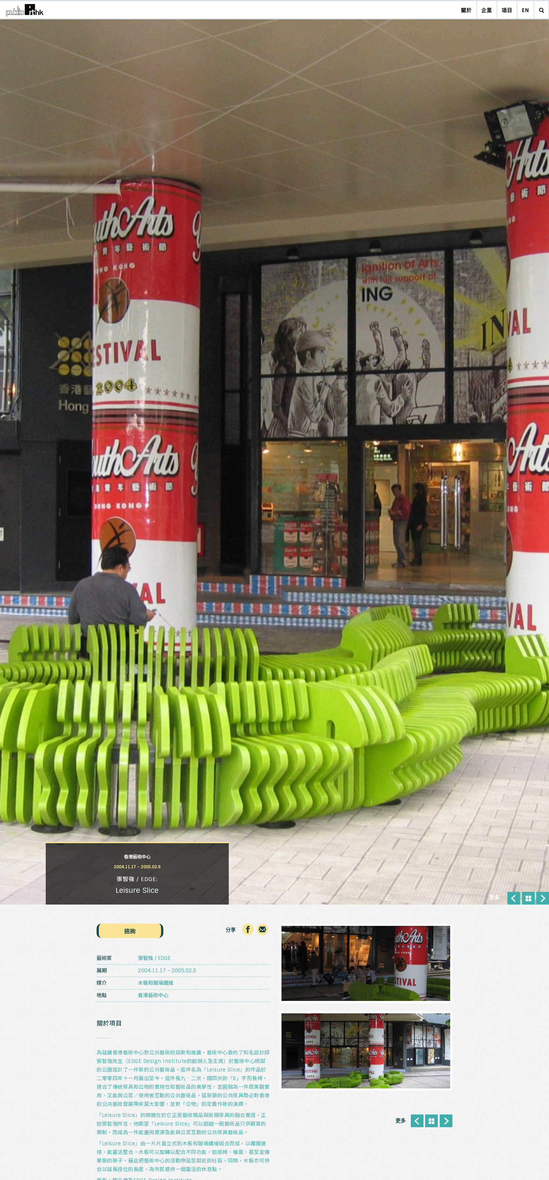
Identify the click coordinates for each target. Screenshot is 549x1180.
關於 (466, 10)
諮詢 (130, 931)
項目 (507, 10)
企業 (486, 10)
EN (525, 10)
